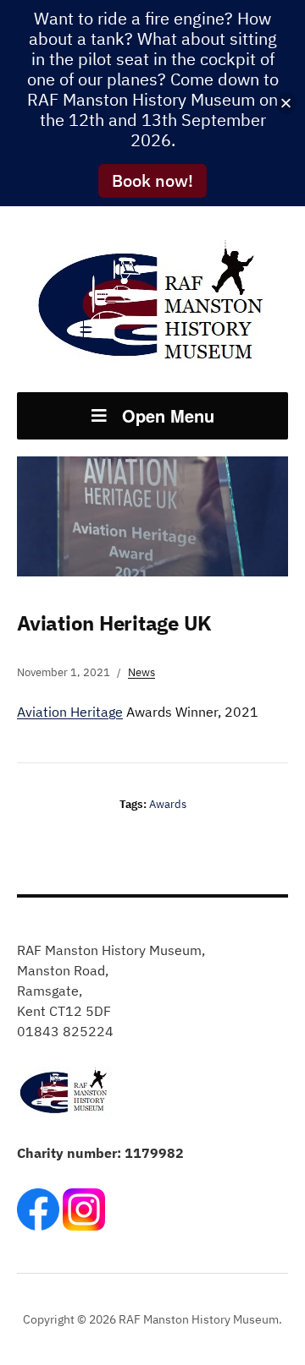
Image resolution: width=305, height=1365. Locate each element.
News (141, 672)
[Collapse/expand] (286, 103)
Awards (167, 804)
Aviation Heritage (70, 711)
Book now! (152, 180)
